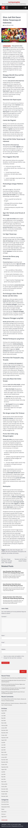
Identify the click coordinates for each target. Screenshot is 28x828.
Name (3, 635)
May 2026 (3, 718)
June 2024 (3, 774)
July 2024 (3, 772)
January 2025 (4, 757)
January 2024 (4, 786)
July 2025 (3, 742)
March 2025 (3, 752)
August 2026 (4, 710)
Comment (4, 616)
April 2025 (3, 750)
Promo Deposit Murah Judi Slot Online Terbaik (10, 699)
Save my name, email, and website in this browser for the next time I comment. (14, 657)
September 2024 (4, 767)
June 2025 (3, 745)
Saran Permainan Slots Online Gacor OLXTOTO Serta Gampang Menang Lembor (13, 572)
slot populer (21, 551)
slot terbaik (9, 553)
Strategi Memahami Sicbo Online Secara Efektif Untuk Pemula (13, 678)
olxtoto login (4, 820)
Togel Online (3, 816)
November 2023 (4, 791)
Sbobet (2, 809)
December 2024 (4, 759)
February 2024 (4, 784)
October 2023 (4, 794)
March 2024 (3, 781)
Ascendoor (8, 826)
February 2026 (4, 725)
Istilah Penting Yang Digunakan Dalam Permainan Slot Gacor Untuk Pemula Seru (13, 681)
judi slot (7, 550)
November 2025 (4, 732)
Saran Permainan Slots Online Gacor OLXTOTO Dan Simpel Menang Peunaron (13, 584)
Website (3, 649)
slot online (8, 551)
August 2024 (4, 769)
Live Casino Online (5, 802)
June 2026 (3, 715)
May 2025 (3, 747)
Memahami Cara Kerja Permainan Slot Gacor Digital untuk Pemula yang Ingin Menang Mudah (13, 685)
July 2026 (3, 713)
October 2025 (4, 735)
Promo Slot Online (5, 804)
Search (23, 671)
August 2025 (4, 740)
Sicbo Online (3, 811)
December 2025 (4, 730)
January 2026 (4, 728)
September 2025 (4, 737)
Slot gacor (17, 550)
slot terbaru (16, 553)
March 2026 (3, 723)
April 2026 (3, 720)
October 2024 (4, 764)
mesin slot (12, 550)
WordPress (20, 826)
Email (3, 642)
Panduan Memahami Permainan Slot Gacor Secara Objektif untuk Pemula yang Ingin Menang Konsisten (13, 688)
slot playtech (14, 551)
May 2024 (3, 776)
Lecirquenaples (14, 2)
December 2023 (4, 789)
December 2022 (4, 796)
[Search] (25, 8)
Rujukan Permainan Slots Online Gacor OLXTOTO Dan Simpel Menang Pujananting (13, 597)
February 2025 (4, 754)
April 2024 (3, 779)
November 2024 (4, 762)
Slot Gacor (5, 15)
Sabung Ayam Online (5, 806)
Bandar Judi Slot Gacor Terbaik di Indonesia (10, 703)
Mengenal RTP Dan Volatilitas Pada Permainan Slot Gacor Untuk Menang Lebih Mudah (13, 692)
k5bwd (5, 25)
